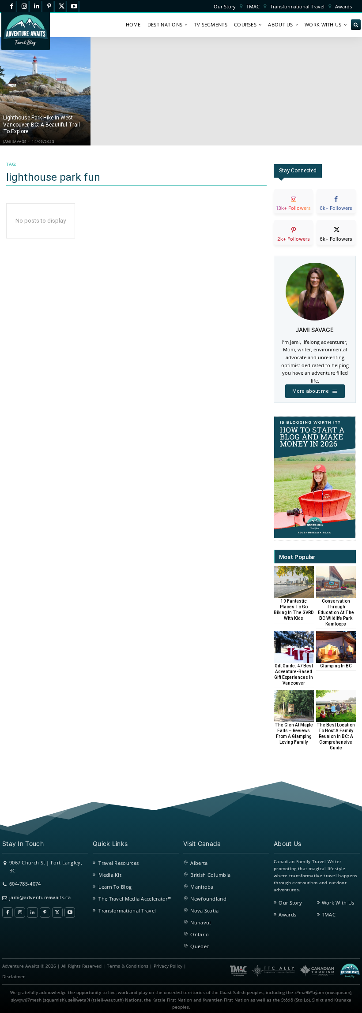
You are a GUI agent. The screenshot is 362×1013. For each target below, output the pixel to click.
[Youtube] (73, 6)
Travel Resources (118, 863)
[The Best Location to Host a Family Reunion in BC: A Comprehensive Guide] (336, 706)
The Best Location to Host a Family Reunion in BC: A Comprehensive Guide (336, 736)
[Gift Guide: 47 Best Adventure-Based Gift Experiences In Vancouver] (294, 647)
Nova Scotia (204, 910)
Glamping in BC (336, 665)
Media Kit (109, 874)
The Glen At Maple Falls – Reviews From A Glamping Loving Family (294, 734)
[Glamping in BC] (336, 647)
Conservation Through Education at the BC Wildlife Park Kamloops (336, 612)
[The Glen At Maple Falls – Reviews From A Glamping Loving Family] (294, 706)
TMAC (329, 914)
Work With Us (338, 902)
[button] (356, 25)
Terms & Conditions (127, 966)
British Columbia (210, 874)
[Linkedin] (36, 6)
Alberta (198, 863)
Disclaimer (13, 976)
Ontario (199, 934)
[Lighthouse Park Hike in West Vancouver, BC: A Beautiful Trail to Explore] (45, 91)
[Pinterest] (49, 6)
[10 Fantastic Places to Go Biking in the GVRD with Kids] (294, 582)
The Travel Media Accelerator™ (135, 898)
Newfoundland (208, 898)
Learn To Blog (115, 886)
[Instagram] (24, 6)
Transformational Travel (127, 910)
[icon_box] (293, 208)
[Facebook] (11, 6)
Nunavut (200, 922)
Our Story (290, 902)
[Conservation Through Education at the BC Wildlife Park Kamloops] (336, 582)
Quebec (199, 946)
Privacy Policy (168, 966)
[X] (61, 6)
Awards (287, 914)
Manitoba (201, 886)
